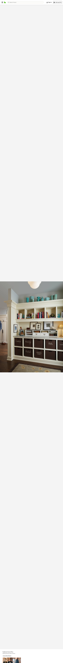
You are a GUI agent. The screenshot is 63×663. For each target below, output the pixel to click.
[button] (2, 2)
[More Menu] (61, 647)
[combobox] (25, 2)
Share (29, 646)
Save (35, 646)
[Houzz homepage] (5, 2)
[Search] (8, 2)
